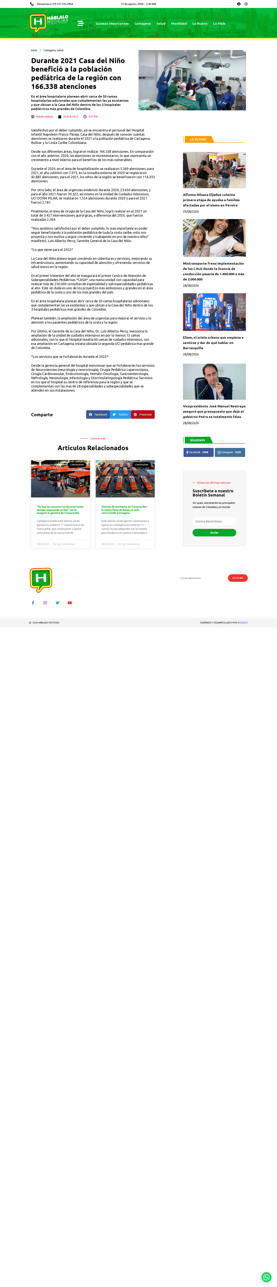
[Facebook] (239, 4)
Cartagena (142, 23)
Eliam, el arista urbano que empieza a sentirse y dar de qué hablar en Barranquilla (213, 342)
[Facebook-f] (33, 603)
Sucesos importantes (112, 23)
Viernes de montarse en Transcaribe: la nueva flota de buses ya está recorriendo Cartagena (124, 510)
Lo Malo (219, 23)
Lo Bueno (199, 23)
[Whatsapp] (266, 1277)
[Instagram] (246, 4)
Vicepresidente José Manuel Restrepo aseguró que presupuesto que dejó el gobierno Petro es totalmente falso (214, 411)
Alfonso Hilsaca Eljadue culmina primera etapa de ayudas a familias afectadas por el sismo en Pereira (211, 199)
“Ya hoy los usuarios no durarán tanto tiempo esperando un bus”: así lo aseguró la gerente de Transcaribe (60, 510)
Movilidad (179, 23)
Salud (161, 23)
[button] (98, 414)
